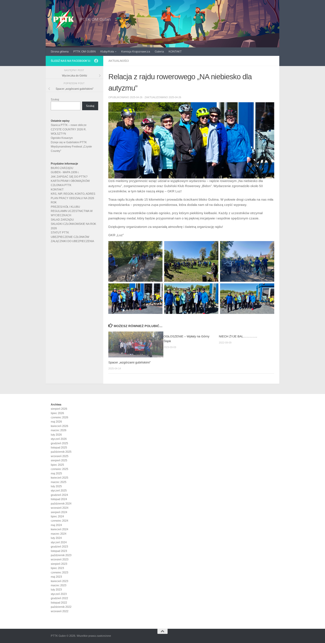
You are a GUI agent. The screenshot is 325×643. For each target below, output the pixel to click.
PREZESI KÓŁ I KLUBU (65, 206)
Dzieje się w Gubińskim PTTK (69, 142)
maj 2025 (56, 473)
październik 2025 (61, 451)
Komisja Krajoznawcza (135, 51)
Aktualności (118, 60)
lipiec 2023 (57, 568)
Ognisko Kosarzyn (62, 137)
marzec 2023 (58, 585)
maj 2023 (56, 576)
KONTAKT (175, 51)
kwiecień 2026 (59, 426)
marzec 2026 (58, 430)
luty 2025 (56, 486)
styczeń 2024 (59, 542)
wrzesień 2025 (59, 456)
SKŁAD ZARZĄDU (62, 219)
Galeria (159, 51)
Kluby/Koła (107, 51)
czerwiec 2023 (59, 572)
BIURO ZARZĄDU (62, 168)
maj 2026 (56, 421)
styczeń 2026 (59, 438)
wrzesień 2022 (59, 611)
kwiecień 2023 (59, 581)
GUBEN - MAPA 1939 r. (65, 172)
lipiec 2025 (57, 464)
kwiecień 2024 (59, 529)
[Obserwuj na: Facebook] (96, 61)
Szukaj (55, 99)
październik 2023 (61, 555)
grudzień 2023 (59, 546)
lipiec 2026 (57, 413)
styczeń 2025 (59, 490)
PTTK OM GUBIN (84, 51)
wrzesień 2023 (59, 559)
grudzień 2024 (59, 495)
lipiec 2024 (57, 516)
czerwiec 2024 (59, 520)
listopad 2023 (59, 551)
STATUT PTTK (60, 232)
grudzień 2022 (59, 598)
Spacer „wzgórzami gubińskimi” (129, 362)
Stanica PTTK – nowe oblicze (68, 125)
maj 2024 (56, 525)
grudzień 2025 (59, 443)
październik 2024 (61, 503)
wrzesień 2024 (59, 507)
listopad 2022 (59, 602)
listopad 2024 (59, 499)
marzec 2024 (58, 533)
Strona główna (60, 51)
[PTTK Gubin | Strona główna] (63, 19)
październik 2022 (61, 606)
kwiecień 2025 (59, 477)
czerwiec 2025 (59, 469)
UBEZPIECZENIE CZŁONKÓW (70, 236)
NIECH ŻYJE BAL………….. (238, 336)
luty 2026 (56, 434)
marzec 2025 (58, 482)
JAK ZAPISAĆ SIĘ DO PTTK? (69, 176)
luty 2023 (56, 589)
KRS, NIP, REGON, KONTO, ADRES (73, 193)
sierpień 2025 (59, 460)
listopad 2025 (59, 447)
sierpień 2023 (59, 563)
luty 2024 (56, 538)
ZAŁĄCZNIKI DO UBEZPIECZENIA (72, 241)
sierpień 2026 (59, 408)
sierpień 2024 (59, 512)
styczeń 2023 (59, 594)
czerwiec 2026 (59, 417)
